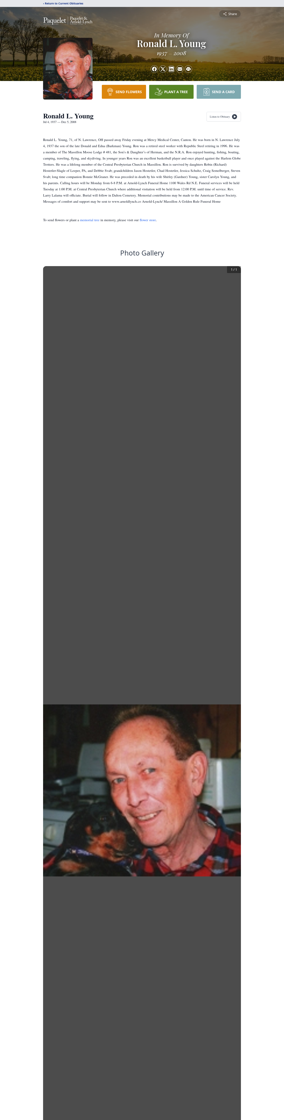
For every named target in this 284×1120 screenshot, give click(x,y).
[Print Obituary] (188, 69)
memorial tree (89, 220)
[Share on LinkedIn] (171, 69)
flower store (148, 220)
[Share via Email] (179, 69)
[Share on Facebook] (154, 69)
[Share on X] (162, 69)
